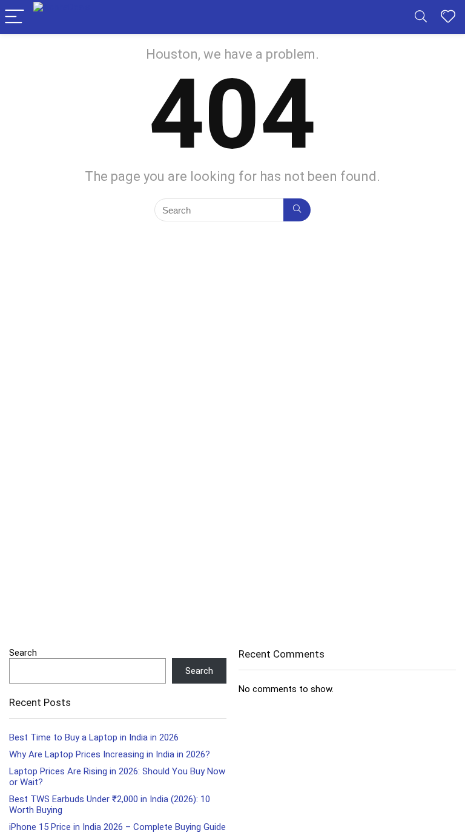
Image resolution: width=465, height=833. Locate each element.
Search (23, 652)
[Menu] (14, 17)
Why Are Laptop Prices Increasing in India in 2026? (109, 754)
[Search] (420, 17)
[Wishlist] (448, 17)
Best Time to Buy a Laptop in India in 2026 (94, 737)
